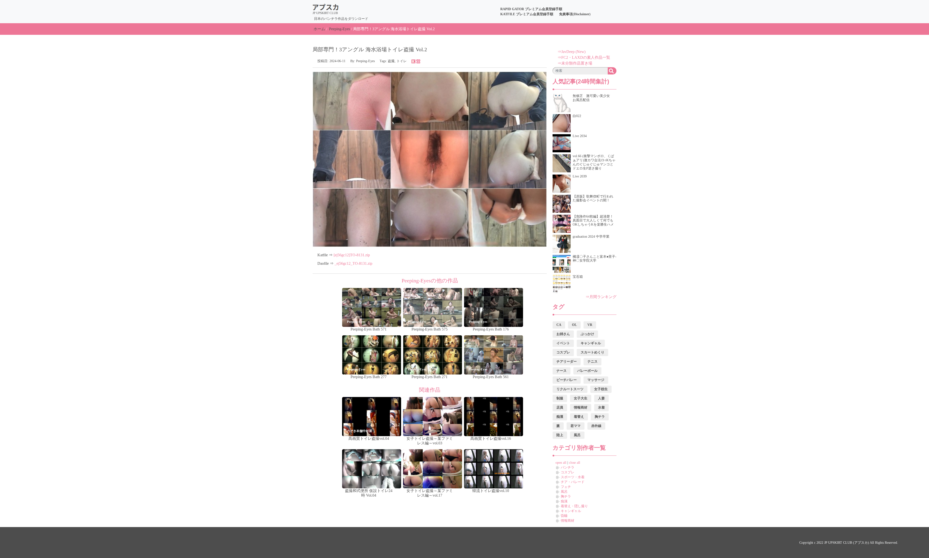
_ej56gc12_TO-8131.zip (353, 263)
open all (560, 462)
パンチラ (567, 467)
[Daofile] (418, 61)
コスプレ (567, 472)
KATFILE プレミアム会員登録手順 (526, 14)
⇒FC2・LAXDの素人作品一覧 (583, 57)
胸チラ (566, 496)
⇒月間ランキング (600, 297)
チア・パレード (572, 482)
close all (574, 462)
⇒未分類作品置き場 (574, 63)
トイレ (402, 61)
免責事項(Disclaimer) (575, 14)
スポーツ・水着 (572, 477)
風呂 (564, 491)
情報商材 (567, 520)
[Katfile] (413, 61)
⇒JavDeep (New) (571, 52)
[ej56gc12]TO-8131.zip (352, 255)
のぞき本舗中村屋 (359, 431)
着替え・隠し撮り (574, 506)
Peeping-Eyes (339, 29)
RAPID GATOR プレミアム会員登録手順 (531, 9)
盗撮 (391, 61)
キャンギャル (571, 511)
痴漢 (564, 501)
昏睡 (564, 516)
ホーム (319, 29)
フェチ (566, 487)
